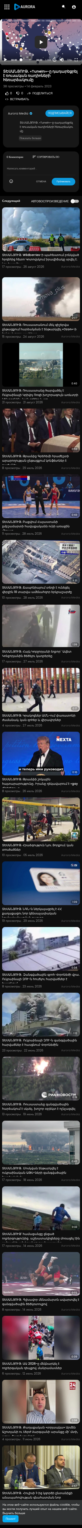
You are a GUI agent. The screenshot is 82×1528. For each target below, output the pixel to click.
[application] (41, 42)
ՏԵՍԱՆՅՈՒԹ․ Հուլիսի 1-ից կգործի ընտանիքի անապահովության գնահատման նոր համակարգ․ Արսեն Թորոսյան (37, 1497)
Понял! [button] (10, 1519)
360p (68, 43)
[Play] (5, 60)
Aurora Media (18, 113)
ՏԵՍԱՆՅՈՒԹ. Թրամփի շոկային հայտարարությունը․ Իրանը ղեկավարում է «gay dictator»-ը (40, 783)
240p (68, 49)
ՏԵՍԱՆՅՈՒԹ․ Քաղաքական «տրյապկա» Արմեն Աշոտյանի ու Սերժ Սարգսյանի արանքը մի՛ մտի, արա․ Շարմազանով (40, 1431)
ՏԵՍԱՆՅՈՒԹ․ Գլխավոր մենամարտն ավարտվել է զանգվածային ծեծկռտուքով (40, 1302)
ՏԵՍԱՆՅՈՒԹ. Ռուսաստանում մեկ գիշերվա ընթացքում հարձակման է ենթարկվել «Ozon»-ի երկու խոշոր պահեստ (39, 329)
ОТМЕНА (41, 181)
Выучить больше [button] (14, 1513)
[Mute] (62, 60)
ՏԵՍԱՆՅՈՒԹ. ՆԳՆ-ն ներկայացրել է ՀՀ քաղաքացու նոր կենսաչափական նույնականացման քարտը (32, 913)
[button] (74, 7)
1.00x (48, 60)
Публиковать (63, 181)
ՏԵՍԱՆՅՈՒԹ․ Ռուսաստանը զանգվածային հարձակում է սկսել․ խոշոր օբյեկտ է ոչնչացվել (38, 1106)
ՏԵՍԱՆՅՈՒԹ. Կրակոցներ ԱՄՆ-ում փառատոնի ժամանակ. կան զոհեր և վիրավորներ (38, 717)
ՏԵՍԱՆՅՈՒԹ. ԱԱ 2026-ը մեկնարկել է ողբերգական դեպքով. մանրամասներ (32, 1365)
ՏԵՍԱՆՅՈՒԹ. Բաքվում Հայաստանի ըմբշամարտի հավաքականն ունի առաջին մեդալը (36, 526)
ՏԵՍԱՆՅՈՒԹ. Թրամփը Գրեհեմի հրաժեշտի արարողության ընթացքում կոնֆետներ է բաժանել (35, 460)
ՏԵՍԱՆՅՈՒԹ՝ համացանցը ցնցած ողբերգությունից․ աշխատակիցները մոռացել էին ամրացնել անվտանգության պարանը (41, 1238)
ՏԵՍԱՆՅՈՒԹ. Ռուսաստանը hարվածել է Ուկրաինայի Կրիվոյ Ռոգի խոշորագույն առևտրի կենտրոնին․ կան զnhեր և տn (40, 394)
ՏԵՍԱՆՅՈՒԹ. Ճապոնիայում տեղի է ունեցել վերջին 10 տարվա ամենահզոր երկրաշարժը (37, 589)
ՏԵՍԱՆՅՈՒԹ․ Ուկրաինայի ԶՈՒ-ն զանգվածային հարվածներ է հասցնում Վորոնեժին (39, 1042)
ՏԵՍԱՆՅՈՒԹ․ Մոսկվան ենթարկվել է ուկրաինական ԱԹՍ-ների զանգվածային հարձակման (34, 1172)
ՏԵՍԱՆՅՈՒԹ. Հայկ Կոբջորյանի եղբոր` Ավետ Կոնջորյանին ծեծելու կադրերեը (36, 653)
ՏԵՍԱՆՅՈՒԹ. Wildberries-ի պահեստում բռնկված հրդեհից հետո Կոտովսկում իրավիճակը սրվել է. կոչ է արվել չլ (40, 259)
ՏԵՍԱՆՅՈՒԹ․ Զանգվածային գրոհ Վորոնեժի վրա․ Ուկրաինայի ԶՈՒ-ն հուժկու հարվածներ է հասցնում (41, 979)
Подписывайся (59, 113)
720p (69, 60)
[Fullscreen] (76, 60)
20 (55, 60)
